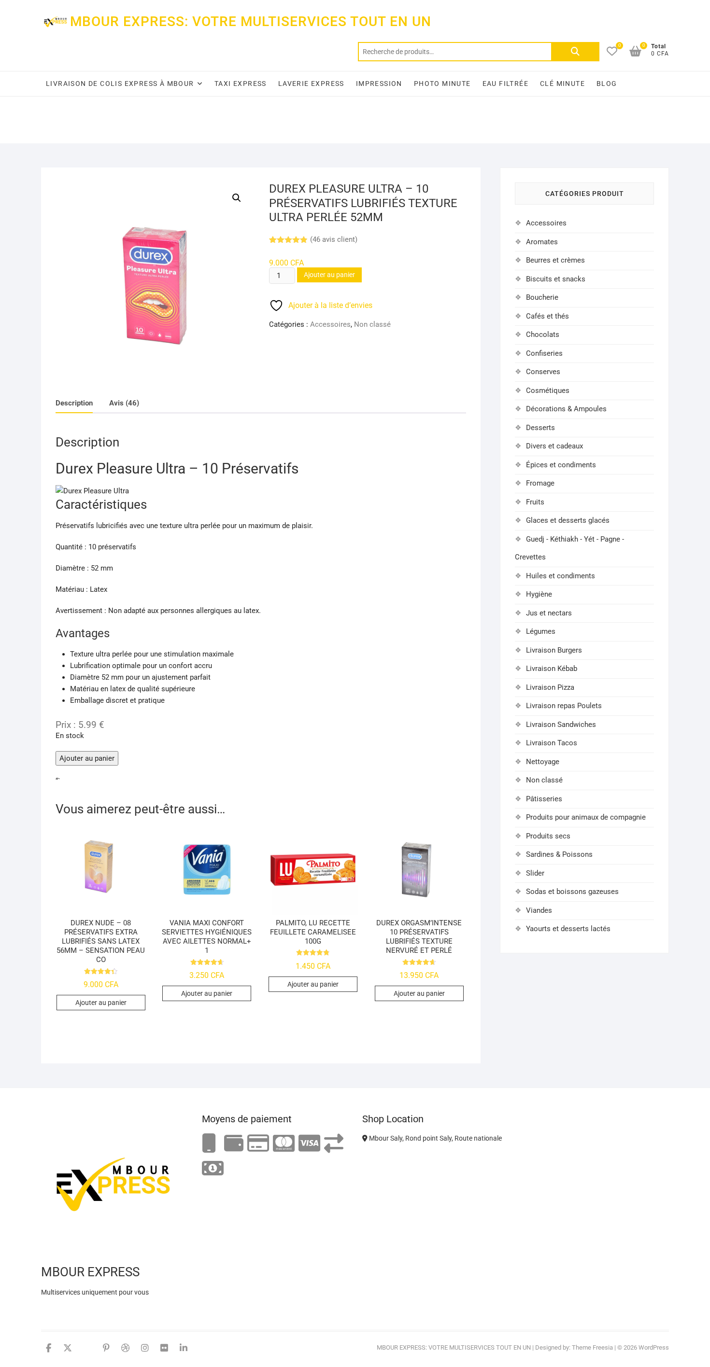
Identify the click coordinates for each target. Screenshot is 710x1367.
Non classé (372, 324)
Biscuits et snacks (555, 279)
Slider (535, 873)
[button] (236, 198)
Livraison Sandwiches (561, 724)
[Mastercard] (284, 1143)
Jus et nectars (549, 613)
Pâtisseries (544, 799)
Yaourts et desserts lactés (568, 928)
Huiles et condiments (560, 576)
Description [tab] (74, 403)
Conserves (543, 371)
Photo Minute (442, 83)
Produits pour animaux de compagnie (586, 817)
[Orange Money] (209, 1143)
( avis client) (333, 239)
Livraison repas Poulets (564, 705)
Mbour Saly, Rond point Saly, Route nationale (435, 1138)
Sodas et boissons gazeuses (572, 891)
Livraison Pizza (550, 687)
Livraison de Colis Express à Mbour (120, 83)
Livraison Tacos (551, 743)
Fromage (540, 483)
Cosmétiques (547, 390)
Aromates (542, 241)
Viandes (539, 910)
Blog (606, 83)
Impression (379, 83)
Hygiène (539, 594)
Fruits (535, 502)
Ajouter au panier (329, 275)
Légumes (540, 631)
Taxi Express (240, 83)
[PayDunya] (213, 1169)
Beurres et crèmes (555, 260)
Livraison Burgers (554, 650)
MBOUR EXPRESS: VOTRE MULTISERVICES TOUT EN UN (250, 21)
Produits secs (548, 836)
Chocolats (542, 334)
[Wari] (333, 1143)
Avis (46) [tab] (124, 403)
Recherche (575, 51)
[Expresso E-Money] (258, 1143)
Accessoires (330, 324)
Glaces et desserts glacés (568, 520)
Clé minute (562, 83)
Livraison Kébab (551, 668)
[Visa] (309, 1143)
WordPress (654, 1347)
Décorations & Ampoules (566, 409)
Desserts (540, 427)
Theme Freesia (592, 1347)
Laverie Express (311, 83)
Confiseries (544, 353)
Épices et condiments (561, 464)
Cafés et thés (547, 316)
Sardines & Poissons (559, 854)
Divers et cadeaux (554, 446)
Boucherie (542, 297)
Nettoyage (542, 761)
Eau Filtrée (505, 83)
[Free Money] (233, 1143)
